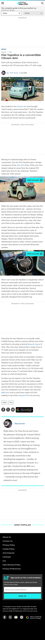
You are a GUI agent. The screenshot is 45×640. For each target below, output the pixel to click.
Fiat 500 (20, 165)
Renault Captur (34, 344)
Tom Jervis (14, 73)
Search (42, 3)
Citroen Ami (22, 106)
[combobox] (2, 13)
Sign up (22, 596)
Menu (2, 3)
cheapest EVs (23, 395)
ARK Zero (5, 392)
